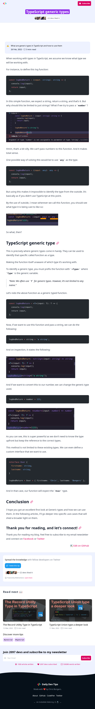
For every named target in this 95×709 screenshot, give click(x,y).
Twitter (41, 538)
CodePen (51, 695)
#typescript (19, 640)
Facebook (28, 538)
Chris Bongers (55, 689)
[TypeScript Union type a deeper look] (71, 614)
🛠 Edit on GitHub (79, 545)
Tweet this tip (14, 566)
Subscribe (86, 3)
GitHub (42, 695)
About (35, 695)
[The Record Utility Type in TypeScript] (24, 614)
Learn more (28, 578)
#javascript (8, 640)
